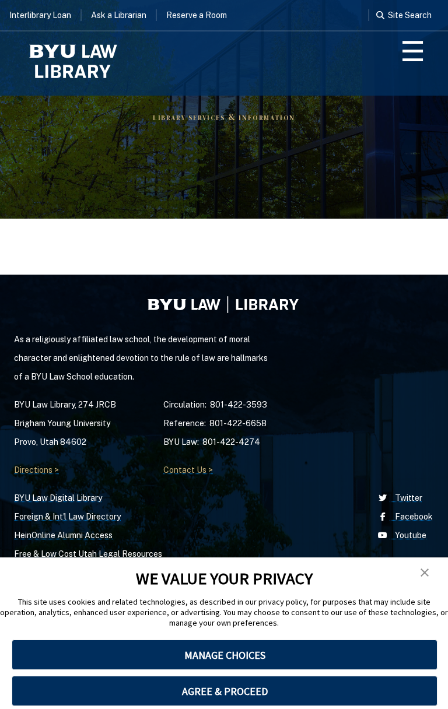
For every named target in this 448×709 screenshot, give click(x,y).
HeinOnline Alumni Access (63, 535)
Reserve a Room (196, 15)
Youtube (408, 535)
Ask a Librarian (118, 15)
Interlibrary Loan (40, 15)
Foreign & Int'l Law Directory (67, 516)
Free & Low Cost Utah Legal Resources (88, 554)
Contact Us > (188, 470)
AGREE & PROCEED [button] (225, 691)
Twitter (406, 498)
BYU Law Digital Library (58, 498)
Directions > (36, 470)
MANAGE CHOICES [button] (224, 655)
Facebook (411, 516)
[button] (425, 572)
